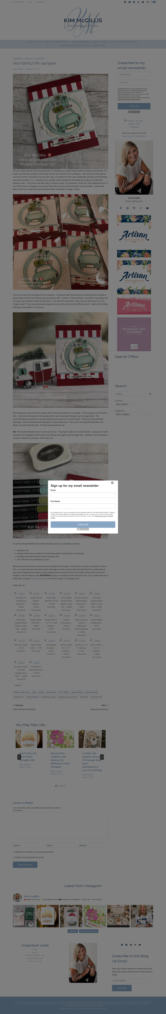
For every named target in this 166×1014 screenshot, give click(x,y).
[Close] (112, 482)
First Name (55, 501)
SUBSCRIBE (83, 524)
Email (53, 490)
